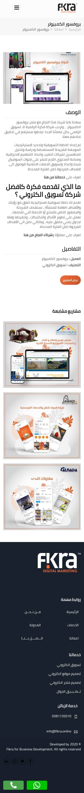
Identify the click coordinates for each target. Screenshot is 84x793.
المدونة (35, 625)
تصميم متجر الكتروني (65, 682)
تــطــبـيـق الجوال (69, 691)
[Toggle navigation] (16, 8)
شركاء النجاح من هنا (38, 235)
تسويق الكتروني (54, 265)
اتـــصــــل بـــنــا (32, 638)
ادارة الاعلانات (39, 365)
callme (13, 784)
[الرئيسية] (67, 8)
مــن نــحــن (33, 611)
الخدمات (73, 625)
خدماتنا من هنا (54, 177)
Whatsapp (37, 784)
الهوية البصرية (40, 362)
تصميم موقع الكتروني (64, 673)
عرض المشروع (70, 280)
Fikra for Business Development (29, 749)
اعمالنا (59, 29)
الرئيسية (75, 29)
